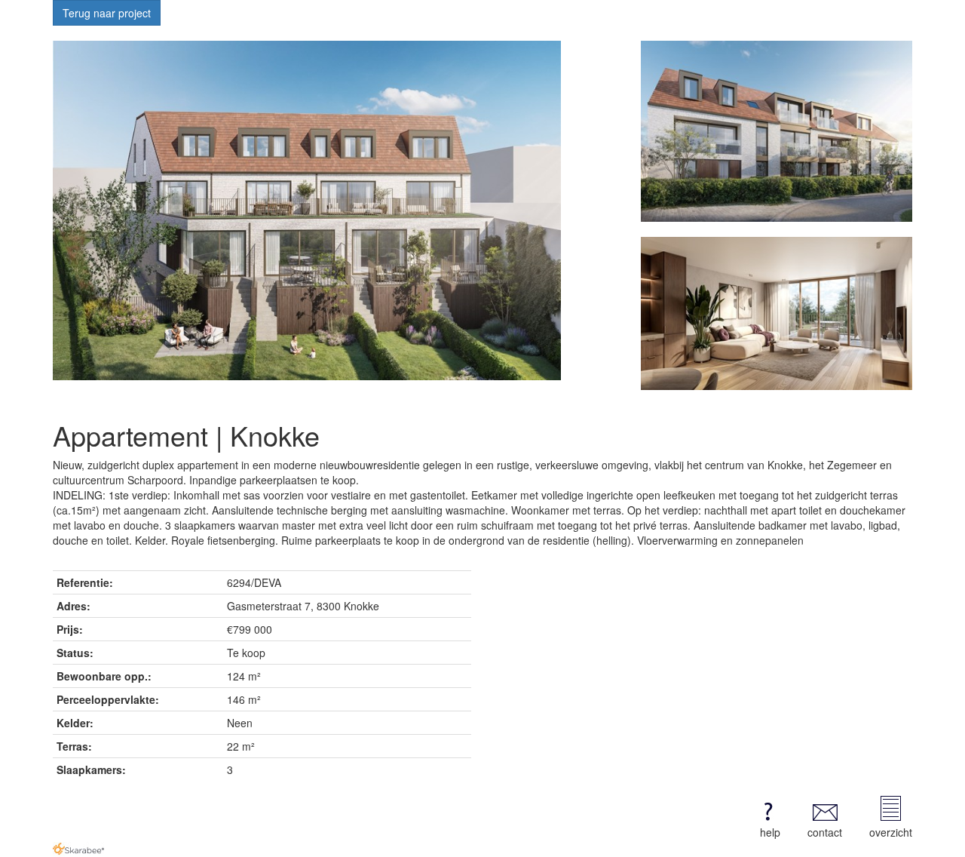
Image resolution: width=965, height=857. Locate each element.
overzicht (890, 832)
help (770, 832)
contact (824, 832)
